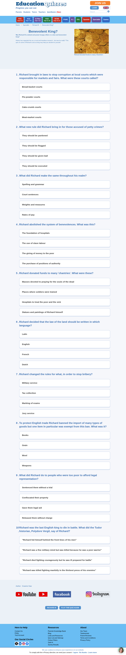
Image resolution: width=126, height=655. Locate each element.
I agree (75, 652)
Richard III (35, 25)
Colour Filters (52, 640)
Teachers (41, 12)
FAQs (17, 633)
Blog (49, 633)
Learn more (92, 652)
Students (26, 12)
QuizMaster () (54, 12)
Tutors (34, 12)
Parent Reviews (85, 636)
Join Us (100, 3)
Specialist (26, 25)
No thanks (83, 652)
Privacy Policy (85, 640)
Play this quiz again (70, 608)
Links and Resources (55, 636)
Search (108, 11)
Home (18, 25)
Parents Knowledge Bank (57, 631)
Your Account (19, 635)
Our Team (83, 631)
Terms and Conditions (88, 638)
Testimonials (84, 633)
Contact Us (19, 631)
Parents (19, 12)
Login (94, 8)
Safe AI (50, 642)
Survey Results (53, 645)
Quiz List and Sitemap (55, 638)
